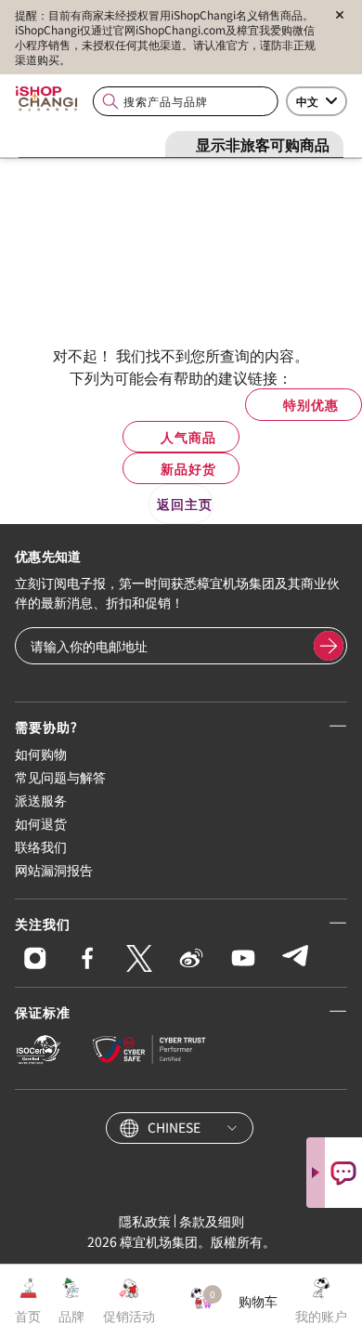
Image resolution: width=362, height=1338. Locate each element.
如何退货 (41, 823)
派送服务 (41, 800)
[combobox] (185, 101)
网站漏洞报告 (54, 869)
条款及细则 (211, 1221)
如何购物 (41, 753)
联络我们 (41, 846)
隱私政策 (145, 1221)
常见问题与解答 (60, 776)
